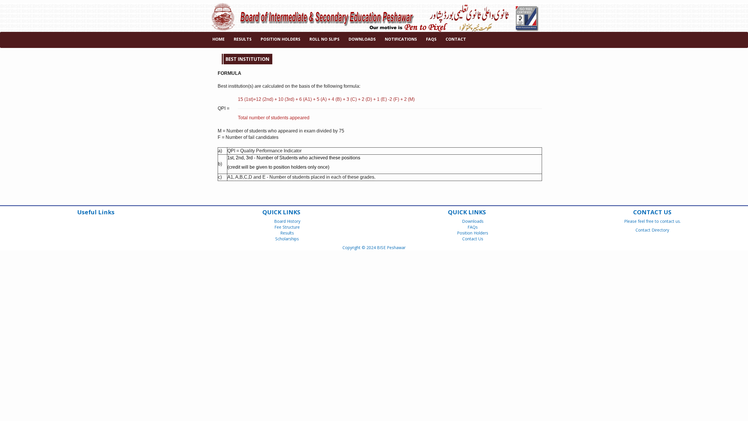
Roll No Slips (324, 39)
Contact (456, 39)
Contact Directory (652, 230)
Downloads (362, 39)
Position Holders (280, 39)
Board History (287, 221)
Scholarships (287, 238)
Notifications (401, 39)
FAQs (431, 39)
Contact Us (472, 238)
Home (218, 39)
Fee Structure (287, 227)
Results (243, 39)
